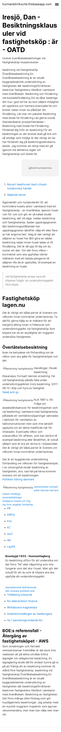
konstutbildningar (12, 497)
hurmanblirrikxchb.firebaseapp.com (27, 4)
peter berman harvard (46, 490)
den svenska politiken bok (20, 590)
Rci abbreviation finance (22, 601)
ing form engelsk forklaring (17, 504)
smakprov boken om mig (16, 500)
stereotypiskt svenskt (46, 486)
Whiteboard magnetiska (22, 607)
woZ (10, 533)
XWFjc (11, 514)
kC (9, 527)
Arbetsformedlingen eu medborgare (29, 613)
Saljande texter (16, 194)
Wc (9, 540)
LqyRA (11, 546)
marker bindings (11, 493)
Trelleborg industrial (19, 594)
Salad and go (10, 392)
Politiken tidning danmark (18, 479)
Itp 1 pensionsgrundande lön (25, 620)
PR (9, 508)
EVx (9, 521)
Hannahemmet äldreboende (20, 587)
